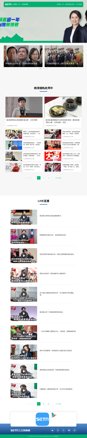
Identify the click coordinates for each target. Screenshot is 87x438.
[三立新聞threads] (74, 430)
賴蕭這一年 (60, 4)
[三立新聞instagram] (63, 430)
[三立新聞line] (69, 430)
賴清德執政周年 (70, 4)
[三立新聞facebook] (58, 430)
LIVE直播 (79, 4)
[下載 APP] (43, 419)
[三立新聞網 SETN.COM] (20, 430)
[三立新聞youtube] (52, 430)
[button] (82, 56)
